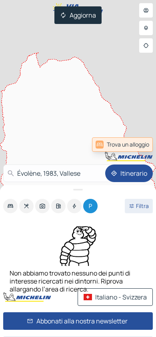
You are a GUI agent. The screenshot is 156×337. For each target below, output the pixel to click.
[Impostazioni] (146, 28)
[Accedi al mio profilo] (146, 10)
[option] (10, 206)
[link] (133, 144)
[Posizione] (146, 45)
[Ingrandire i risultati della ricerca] (78, 189)
